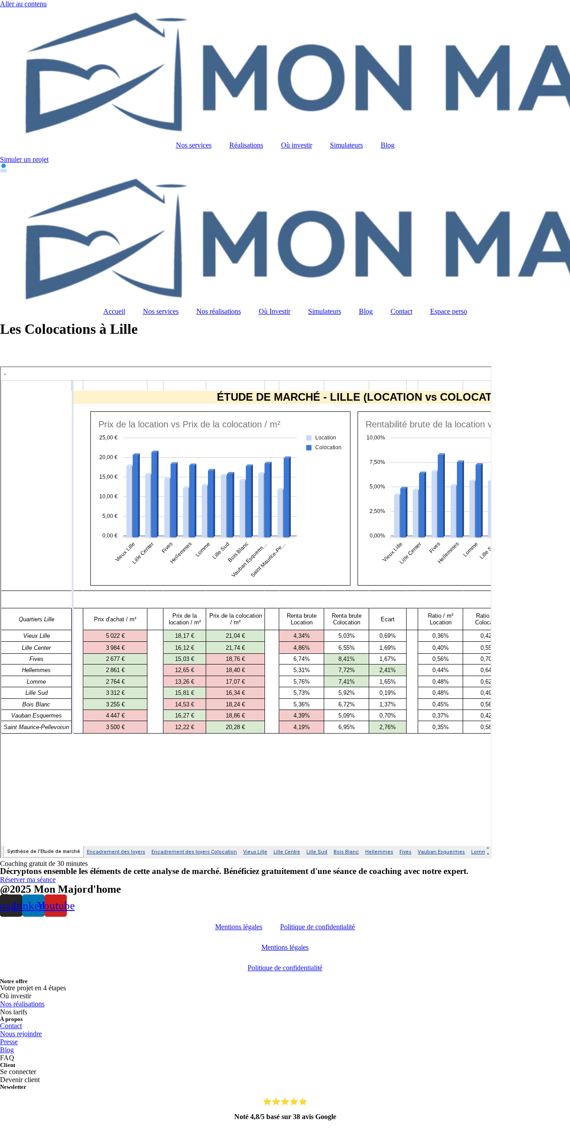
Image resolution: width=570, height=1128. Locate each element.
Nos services (194, 145)
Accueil (114, 311)
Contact (401, 311)
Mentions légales (238, 927)
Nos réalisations (218, 311)
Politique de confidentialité (317, 927)
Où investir (296, 145)
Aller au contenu (23, 4)
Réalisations (246, 145)
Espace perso (448, 311)
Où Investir (274, 311)
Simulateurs (346, 145)
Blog (388, 145)
